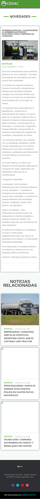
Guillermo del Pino (28, 495)
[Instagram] (27, 485)
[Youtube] (22, 485)
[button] (29, 4)
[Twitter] (17, 485)
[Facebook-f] (12, 485)
